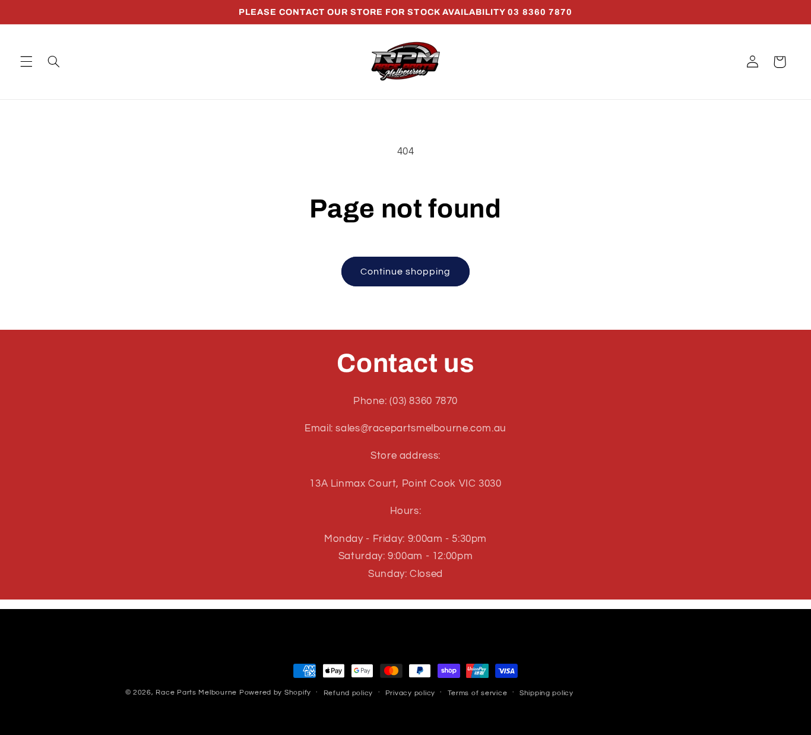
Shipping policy (546, 693)
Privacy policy (410, 693)
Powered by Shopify (275, 692)
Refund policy (348, 693)
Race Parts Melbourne (196, 692)
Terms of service (478, 693)
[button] (26, 61)
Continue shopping (405, 271)
